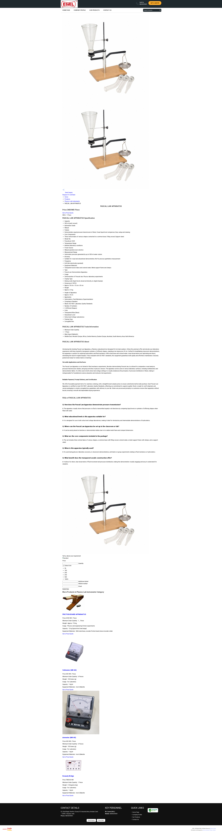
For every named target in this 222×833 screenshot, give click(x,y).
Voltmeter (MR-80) (69, 670)
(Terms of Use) (213, 828)
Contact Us (107, 10)
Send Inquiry (69, 192)
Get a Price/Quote (67, 213)
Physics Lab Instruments (72, 201)
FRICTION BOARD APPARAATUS (74, 614)
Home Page (66, 10)
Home (66, 197)
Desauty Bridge (68, 776)
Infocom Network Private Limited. (209, 830)
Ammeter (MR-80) (69, 738)
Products (67, 199)
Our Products (94, 10)
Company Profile (80, 10)
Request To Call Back (68, 195)
